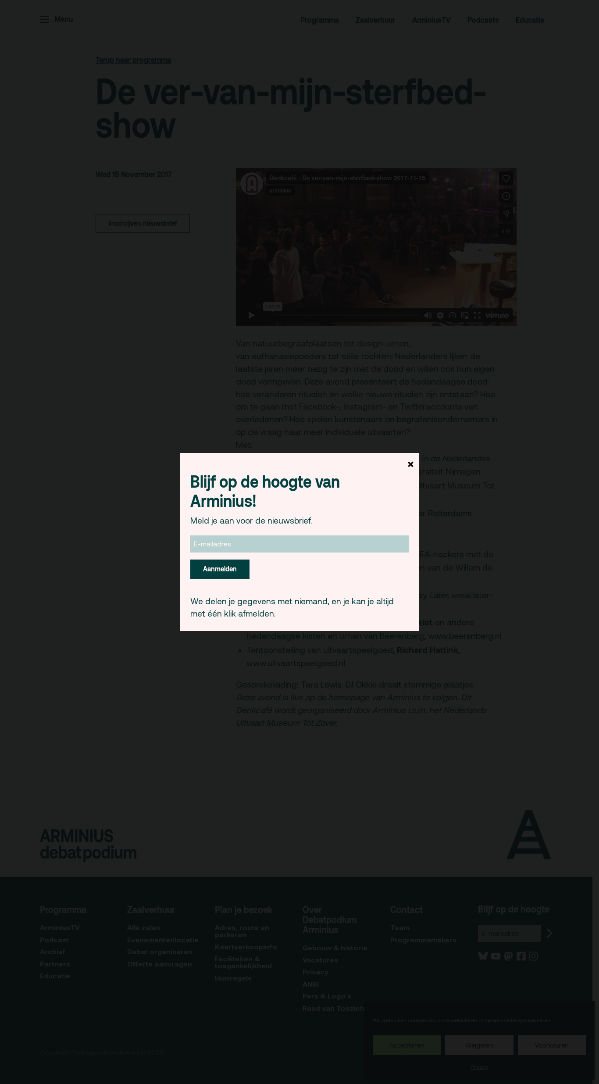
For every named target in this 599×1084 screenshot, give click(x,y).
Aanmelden (220, 568)
